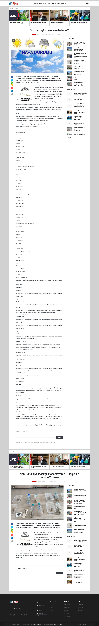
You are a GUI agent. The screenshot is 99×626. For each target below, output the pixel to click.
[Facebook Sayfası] (10, 608)
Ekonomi (54, 3)
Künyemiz (40, 613)
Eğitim (48, 3)
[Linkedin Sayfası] (20, 608)
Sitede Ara (80, 604)
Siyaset (58, 3)
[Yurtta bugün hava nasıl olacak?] (37, 55)
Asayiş (44, 3)
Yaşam (40, 3)
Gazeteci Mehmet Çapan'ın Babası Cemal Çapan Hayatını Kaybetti (80, 112)
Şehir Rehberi (67, 616)
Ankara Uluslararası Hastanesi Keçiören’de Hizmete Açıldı (78, 118)
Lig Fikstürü (66, 610)
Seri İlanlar (66, 614)
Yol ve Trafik (67, 605)
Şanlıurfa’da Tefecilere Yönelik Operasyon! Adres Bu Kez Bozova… (80, 62)
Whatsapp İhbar (24, 614)
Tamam (85, 624)
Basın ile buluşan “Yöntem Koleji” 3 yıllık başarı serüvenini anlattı (79, 99)
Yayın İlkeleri (12, 614)
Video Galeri (41, 605)
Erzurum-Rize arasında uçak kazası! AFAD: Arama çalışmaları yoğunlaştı (80, 49)
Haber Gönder (24, 615)
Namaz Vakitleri (67, 607)
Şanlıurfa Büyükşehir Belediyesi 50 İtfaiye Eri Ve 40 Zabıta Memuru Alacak (80, 84)
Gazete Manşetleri (68, 617)
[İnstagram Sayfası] (15, 608)
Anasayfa (12, 8)
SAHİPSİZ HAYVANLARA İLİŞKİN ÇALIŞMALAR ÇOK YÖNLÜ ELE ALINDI (79, 44)
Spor (62, 3)
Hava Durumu (67, 604)
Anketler (80, 605)
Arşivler (40, 610)
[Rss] (22, 608)
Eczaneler (66, 608)
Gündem (36, 3)
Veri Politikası (12, 615)
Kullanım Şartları (24, 612)
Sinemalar (66, 613)
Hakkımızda (12, 612)
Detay (79, 624)
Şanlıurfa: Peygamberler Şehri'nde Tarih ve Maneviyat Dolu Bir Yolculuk (80, 73)
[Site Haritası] (25, 608)
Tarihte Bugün (67, 611)
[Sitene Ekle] (27, 608)
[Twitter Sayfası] (13, 608)
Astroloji (80, 610)
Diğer (66, 3)
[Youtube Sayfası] (17, 608)
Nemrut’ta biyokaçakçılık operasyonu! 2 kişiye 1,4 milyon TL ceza (79, 129)
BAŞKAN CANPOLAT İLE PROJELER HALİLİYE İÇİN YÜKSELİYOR (79, 123)
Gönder (59, 437)
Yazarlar (40, 608)
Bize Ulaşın (40, 615)
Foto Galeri (41, 602)
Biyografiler (80, 607)
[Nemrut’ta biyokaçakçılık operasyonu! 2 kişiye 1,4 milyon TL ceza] (37, 502)
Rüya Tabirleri (81, 608)
